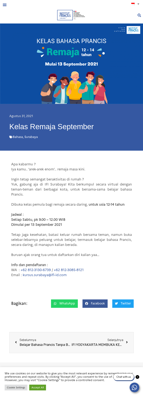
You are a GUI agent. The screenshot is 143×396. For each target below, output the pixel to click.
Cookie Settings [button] (16, 387)
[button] (4, 4)
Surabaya (31, 137)
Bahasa (18, 137)
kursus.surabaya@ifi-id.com (45, 275)
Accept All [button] (37, 387)
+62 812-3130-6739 (36, 270)
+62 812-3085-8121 (69, 270)
